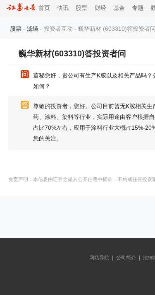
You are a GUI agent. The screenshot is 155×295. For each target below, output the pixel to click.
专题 (137, 8)
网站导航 (99, 258)
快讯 (63, 8)
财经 (100, 8)
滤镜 (32, 28)
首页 (42, 8)
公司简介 (126, 258)
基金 (119, 8)
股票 (81, 8)
